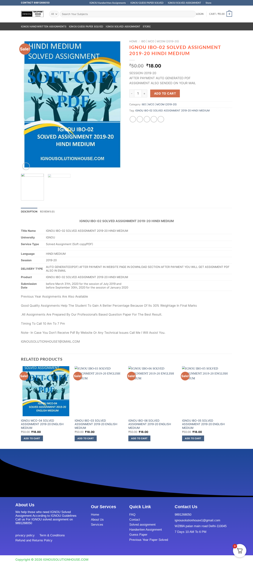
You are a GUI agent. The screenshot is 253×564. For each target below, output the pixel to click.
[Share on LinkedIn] (161, 119)
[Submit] (192, 14)
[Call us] (226, 2)
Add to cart (165, 93)
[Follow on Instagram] (219, 2)
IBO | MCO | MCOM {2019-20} (160, 41)
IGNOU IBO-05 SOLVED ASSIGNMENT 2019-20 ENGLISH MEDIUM (203, 424)
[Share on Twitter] (140, 119)
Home (133, 41)
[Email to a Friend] (147, 119)
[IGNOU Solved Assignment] (32, 14)
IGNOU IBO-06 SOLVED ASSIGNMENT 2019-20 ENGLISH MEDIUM (149, 424)
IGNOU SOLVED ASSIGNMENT (184, 2)
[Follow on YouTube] (230, 2)
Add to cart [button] (32, 438)
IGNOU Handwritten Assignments (107, 2)
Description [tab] (29, 211)
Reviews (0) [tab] (47, 211)
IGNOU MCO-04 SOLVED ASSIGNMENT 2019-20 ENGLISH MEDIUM (42, 424)
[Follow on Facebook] (215, 2)
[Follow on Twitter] (223, 2)
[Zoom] (26, 166)
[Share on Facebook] (133, 119)
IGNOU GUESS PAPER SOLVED (147, 2)
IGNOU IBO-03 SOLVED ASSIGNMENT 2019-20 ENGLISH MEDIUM (96, 424)
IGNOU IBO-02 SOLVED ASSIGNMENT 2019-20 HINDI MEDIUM (172, 110)
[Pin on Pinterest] (154, 119)
